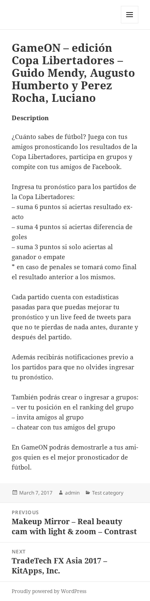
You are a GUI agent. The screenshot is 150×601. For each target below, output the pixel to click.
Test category (107, 492)
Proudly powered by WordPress (49, 591)
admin (72, 492)
